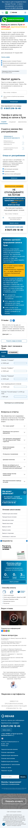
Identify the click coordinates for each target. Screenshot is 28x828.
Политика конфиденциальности (10, 741)
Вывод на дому (6, 530)
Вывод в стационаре (8, 533)
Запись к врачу (6, 730)
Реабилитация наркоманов (9, 755)
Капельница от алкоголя (9, 536)
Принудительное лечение (9, 517)
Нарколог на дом (6, 770)
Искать (23, 777)
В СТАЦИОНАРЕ (13, 352)
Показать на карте (14, 801)
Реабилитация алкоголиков (9, 513)
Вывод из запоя (6, 526)
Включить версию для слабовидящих (12, 720)
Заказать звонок (14, 223)
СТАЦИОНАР (12, 122)
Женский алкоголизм (8, 520)
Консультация (14, 101)
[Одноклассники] (4, 631)
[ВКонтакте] (2, 631)
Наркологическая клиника (9, 749)
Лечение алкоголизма (11, 510)
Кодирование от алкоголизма (10, 764)
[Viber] (6, 631)
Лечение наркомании (8, 752)
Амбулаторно (22, 122)
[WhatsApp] (9, 631)
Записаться (14, 178)
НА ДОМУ (3, 121)
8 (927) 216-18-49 (17, 8)
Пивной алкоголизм (7, 523)
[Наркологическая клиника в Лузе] (14, 12)
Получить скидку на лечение (14, 341)
